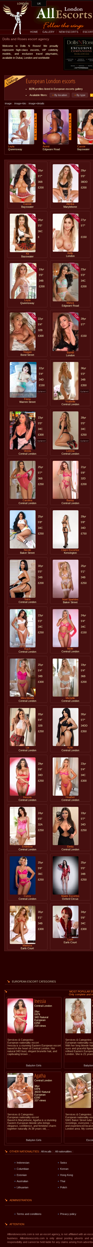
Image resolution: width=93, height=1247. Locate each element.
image (8, 103)
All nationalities (63, 1151)
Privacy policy (68, 1214)
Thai (62, 1181)
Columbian (23, 1168)
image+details (36, 103)
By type (81, 95)
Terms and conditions (29, 1214)
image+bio (20, 103)
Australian (22, 1181)
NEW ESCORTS (68, 31)
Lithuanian (22, 1187)
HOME (34, 31)
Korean (64, 1168)
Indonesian (23, 1162)
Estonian (22, 1175)
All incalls (46, 1151)
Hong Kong (66, 1175)
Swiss (63, 1162)
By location (60, 95)
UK (39, 3)
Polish (63, 1187)
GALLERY (48, 31)
